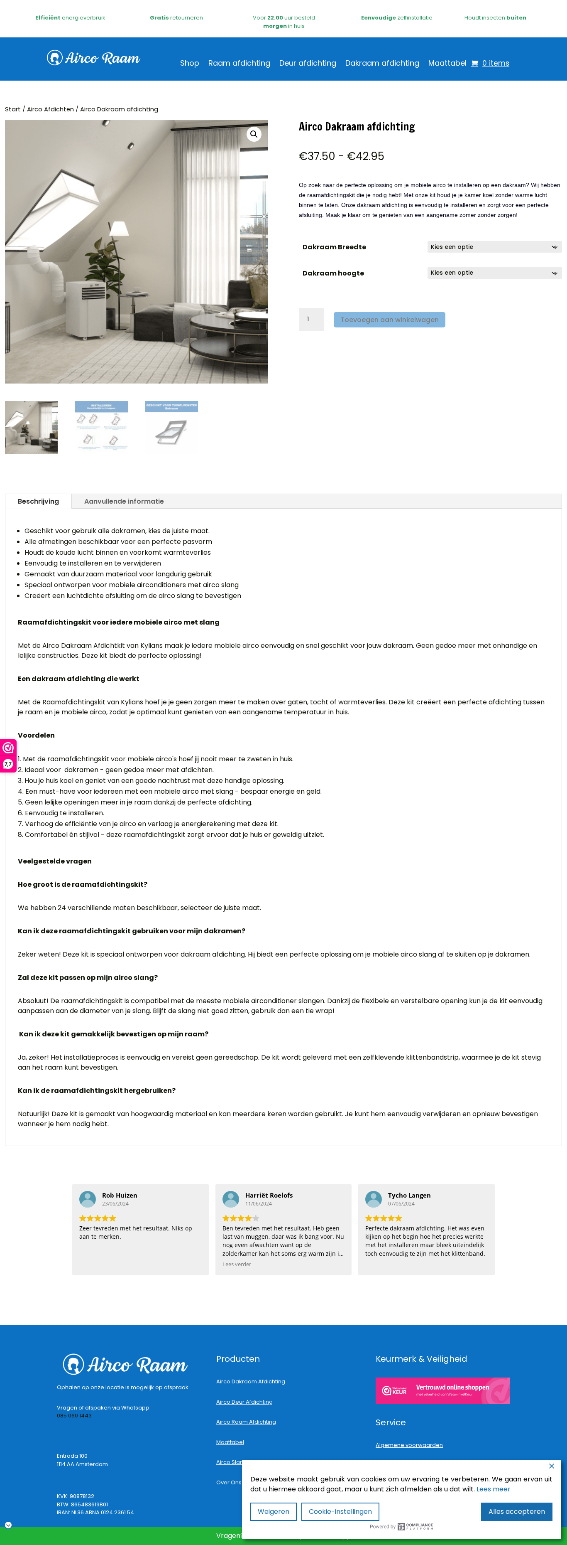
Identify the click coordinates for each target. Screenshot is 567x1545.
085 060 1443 (74, 1416)
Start (13, 109)
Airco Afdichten (50, 109)
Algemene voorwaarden (409, 1445)
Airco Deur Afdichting (244, 1402)
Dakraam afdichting (382, 64)
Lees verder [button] (236, 1264)
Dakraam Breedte (334, 247)
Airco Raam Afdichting (246, 1422)
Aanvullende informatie (124, 501)
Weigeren (273, 1511)
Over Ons (229, 1482)
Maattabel (447, 64)
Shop (189, 64)
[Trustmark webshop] (443, 1390)
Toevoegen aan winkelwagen (389, 320)
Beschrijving (38, 501)
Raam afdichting (239, 64)
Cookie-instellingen (340, 1511)
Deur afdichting (307, 64)
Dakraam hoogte (333, 273)
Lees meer (494, 1489)
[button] (254, 134)
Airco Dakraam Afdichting (250, 1381)
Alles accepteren (517, 1511)
